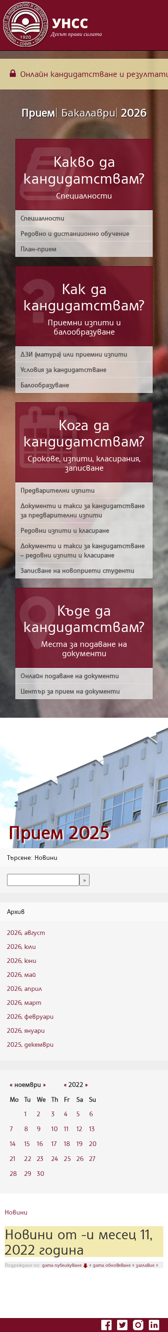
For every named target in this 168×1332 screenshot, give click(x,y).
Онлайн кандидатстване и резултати (93, 74)
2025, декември (30, 1044)
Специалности (42, 218)
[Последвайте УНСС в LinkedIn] (154, 1324)
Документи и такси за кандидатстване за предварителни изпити (83, 510)
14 (12, 1143)
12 (79, 1129)
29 (27, 1173)
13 (92, 1129)
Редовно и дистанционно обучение (75, 233)
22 (27, 1158)
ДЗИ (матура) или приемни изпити (74, 354)
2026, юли (21, 946)
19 (80, 1143)
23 (40, 1158)
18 (67, 1143)
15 (27, 1143)
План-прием (38, 249)
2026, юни (21, 960)
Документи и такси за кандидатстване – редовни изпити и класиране (83, 550)
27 (92, 1158)
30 (40, 1173)
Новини (16, 1212)
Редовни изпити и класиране (65, 530)
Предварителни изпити (58, 490)
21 (12, 1158)
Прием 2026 (84, 112)
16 (40, 1143)
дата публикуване (62, 1265)
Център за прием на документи (70, 691)
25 (67, 1158)
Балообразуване (45, 385)
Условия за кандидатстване (63, 369)
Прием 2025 (58, 832)
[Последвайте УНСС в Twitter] (123, 1324)
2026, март (24, 1002)
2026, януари (26, 1030)
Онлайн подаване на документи (70, 676)
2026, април (24, 988)
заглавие (146, 1265)
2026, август (26, 932)
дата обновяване (112, 1265)
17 (53, 1143)
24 (54, 1158)
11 (66, 1129)
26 (80, 1158)
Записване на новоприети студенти (77, 570)
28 (13, 1173)
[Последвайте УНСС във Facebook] (107, 1324)
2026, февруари (30, 1016)
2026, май (21, 974)
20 (93, 1143)
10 (54, 1129)
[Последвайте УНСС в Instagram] (139, 1324)
